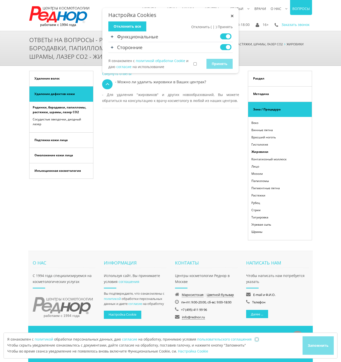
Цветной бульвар (220, 294)
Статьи (236, 8)
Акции (187, 8)
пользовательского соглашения (224, 339)
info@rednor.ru (193, 317)
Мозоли (257, 174)
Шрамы (256, 232)
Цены (172, 8)
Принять (219, 63)
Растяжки (258, 195)
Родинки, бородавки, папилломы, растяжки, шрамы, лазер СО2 (59, 109)
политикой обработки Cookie (160, 60)
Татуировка (259, 217)
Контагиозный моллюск (269, 159)
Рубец (255, 203)
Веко (254, 123)
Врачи (260, 8)
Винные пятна (262, 130)
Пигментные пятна (265, 188)
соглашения (129, 281)
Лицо (255, 166)
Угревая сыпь (261, 224)
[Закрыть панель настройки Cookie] (232, 15)
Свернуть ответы (117, 73)
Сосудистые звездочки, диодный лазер (57, 121)
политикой (112, 298)
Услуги (149, 8)
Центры (212, 8)
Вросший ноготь (263, 137)
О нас (276, 8)
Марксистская (192, 294)
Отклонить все (127, 26)
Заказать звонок (296, 24)
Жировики (259, 152)
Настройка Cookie (122, 314)
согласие (135, 303)
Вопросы (301, 8)
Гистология (259, 144)
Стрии (256, 210)
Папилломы (260, 181)
